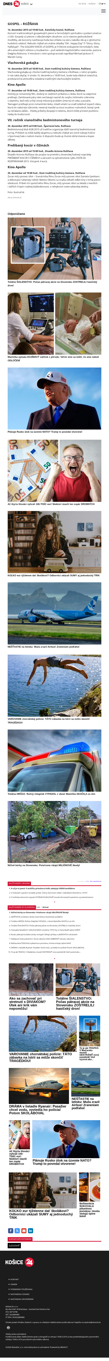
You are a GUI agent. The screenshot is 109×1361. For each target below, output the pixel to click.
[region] (31, 4)
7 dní (38, 907)
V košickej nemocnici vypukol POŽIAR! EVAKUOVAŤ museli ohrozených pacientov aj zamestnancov (52, 897)
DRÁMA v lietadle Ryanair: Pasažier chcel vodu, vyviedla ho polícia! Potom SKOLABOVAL (47, 947)
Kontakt (14, 1279)
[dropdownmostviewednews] (54, 902)
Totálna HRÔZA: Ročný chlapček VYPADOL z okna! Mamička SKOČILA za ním (43, 921)
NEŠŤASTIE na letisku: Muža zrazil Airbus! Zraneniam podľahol (37, 917)
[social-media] (8, 1328)
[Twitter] (17, 1231)
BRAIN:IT (64, 1347)
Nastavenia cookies (19, 1294)
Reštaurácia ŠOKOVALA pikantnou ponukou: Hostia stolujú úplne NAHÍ (41, 943)
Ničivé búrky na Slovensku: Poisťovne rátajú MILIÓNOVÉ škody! (40, 912)
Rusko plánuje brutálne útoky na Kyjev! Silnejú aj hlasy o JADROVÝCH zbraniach (44, 934)
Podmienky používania (21, 1289)
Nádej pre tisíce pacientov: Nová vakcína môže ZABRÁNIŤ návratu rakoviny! (42, 939)
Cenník (13, 1284)
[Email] (24, 1231)
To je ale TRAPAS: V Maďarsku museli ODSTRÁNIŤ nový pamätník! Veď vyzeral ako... (46, 952)
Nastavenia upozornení (21, 1299)
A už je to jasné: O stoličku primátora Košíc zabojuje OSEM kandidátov (43, 888)
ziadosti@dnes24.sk (92, 1322)
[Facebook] (11, 1231)
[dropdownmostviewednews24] (54, 959)
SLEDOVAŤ (14, 1245)
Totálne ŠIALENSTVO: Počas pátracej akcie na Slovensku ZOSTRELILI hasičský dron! (45, 925)
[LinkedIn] (31, 1231)
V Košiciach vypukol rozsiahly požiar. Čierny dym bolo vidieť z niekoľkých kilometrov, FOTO (49, 893)
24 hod (45, 907)
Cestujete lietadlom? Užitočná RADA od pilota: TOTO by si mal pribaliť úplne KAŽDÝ (45, 930)
